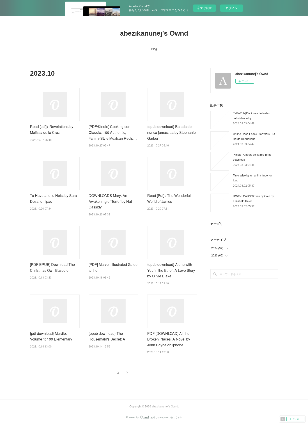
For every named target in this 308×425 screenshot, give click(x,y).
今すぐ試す (204, 8)
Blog (154, 49)
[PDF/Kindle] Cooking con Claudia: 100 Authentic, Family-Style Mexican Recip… (113, 132)
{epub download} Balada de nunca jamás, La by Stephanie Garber (171, 132)
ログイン (231, 8)
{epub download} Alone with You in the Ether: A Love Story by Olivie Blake (171, 270)
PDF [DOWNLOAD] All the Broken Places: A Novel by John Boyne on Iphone (168, 339)
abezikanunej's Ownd (154, 33)
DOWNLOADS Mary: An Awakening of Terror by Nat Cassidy (110, 201)
